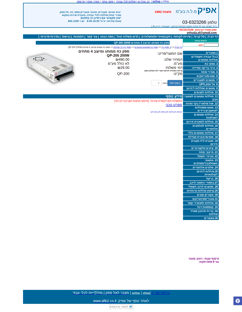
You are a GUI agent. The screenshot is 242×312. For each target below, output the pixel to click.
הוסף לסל (175, 83)
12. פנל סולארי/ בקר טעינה (201, 103)
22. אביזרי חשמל (207, 156)
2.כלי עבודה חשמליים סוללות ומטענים (204, 58)
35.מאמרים (211, 218)
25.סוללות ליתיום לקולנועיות (207, 173)
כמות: (164, 83)
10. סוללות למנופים (206, 92)
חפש (201, 45)
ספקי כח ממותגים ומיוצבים (146, 47)
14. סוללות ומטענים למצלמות (206, 116)
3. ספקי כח (211, 63)
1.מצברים (212, 52)
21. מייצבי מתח (208, 152)
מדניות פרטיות (50, 36)
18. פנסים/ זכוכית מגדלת (203, 136)
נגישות (66, 36)
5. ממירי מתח (209, 71)
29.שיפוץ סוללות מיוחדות (202, 190)
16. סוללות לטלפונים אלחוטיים (205, 127)
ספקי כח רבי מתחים (122, 47)
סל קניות (199, 36)
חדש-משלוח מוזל (128, 36)
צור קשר (92, 36)
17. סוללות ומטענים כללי (203, 132)
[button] (237, 301)
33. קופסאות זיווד (207, 206)
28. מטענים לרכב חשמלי (203, 186)
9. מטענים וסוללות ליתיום (202, 88)
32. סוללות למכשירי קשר (202, 202)
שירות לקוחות (182, 36)
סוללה (146, 293)
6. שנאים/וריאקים (207, 76)
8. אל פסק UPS (208, 84)
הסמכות (78, 36)
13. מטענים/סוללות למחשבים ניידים (206, 109)
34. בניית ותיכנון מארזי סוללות (204, 213)
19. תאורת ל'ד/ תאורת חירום (204, 142)
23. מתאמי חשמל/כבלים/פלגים (206, 162)
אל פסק (81, 1)
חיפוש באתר (201, 40)
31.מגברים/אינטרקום (205, 198)
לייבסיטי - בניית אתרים (119, 307)
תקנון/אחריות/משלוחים (156, 36)
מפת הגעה (107, 36)
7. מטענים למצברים (206, 80)
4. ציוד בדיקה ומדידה (205, 67)
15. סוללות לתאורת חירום (202, 121)
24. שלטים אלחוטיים (205, 167)
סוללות (136, 293)
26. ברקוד (212, 178)
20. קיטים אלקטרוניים (204, 148)
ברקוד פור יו (161, 293)
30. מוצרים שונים (207, 194)
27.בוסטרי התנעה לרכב (204, 182)
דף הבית (212, 36)
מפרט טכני (174, 105)
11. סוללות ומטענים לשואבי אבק (201, 98)
